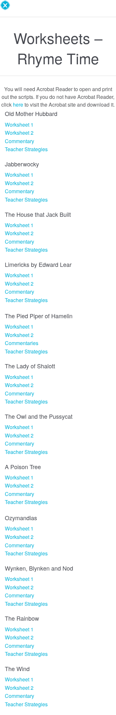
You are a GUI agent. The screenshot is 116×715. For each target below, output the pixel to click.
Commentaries (21, 343)
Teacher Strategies (26, 149)
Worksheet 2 (19, 132)
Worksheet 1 (19, 124)
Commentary (19, 141)
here (18, 104)
